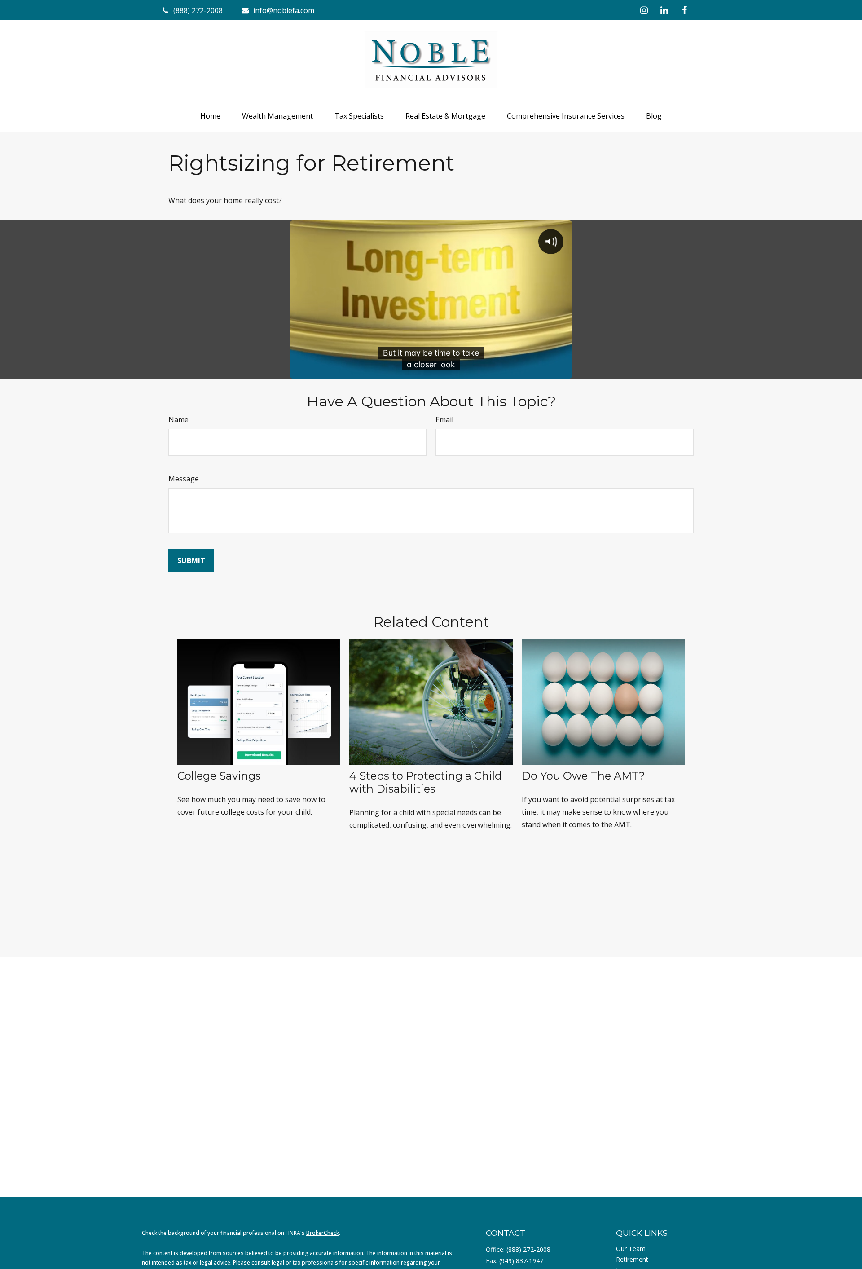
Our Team (631, 1248)
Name (178, 419)
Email (444, 419)
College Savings (219, 775)
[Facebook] (684, 10)
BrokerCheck (322, 1233)
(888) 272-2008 (528, 1249)
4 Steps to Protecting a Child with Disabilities (425, 782)
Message (183, 479)
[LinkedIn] (664, 10)
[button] (210, 116)
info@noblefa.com (283, 10)
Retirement (632, 1259)
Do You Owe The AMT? (583, 775)
